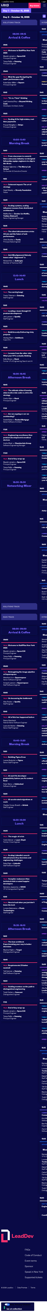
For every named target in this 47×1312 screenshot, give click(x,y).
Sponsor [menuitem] (29, 1266)
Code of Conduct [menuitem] (33, 1255)
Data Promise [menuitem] (22, 1287)
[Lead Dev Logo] (5, 5)
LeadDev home (8, 1)
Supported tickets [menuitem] (33, 1277)
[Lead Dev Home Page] (17, 1236)
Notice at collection (12, 1309)
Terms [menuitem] (33, 1287)
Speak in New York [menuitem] (34, 1271)
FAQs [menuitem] (27, 1249)
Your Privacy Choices (20, 1304)
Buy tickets (34, 5)
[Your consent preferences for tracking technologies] (4, 1307)
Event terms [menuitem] (31, 1260)
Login (44, 1)
